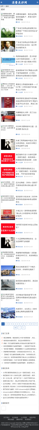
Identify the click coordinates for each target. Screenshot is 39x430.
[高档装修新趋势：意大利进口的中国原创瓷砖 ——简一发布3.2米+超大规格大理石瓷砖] (8, 65)
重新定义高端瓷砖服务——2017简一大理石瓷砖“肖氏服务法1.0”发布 (27, 87)
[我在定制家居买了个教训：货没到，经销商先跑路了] (8, 275)
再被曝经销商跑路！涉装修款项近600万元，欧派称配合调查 (27, 255)
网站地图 (11, 419)
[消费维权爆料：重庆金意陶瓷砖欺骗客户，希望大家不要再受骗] (8, 20)
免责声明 (32, 417)
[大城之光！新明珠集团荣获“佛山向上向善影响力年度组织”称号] (8, 219)
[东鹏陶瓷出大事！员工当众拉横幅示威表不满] (8, 121)
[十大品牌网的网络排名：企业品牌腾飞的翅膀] (8, 247)
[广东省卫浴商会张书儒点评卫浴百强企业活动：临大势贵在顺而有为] (8, 51)
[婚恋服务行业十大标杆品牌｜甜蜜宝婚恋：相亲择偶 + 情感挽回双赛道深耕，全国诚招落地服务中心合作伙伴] (8, 163)
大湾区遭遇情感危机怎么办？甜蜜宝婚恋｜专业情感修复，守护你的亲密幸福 (26, 171)
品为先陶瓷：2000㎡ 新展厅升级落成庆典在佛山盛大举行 (26, 185)
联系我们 (28, 419)
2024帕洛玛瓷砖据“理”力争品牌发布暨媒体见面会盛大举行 (26, 297)
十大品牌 (20, 64)
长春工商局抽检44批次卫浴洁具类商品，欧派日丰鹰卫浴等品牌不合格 (26, 143)
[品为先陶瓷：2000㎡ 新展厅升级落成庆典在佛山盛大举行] (8, 186)
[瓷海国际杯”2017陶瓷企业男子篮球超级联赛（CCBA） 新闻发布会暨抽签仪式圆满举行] (8, 78)
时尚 (19, 22)
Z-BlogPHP (24, 427)
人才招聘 (24, 417)
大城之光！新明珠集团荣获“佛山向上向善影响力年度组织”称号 (26, 213)
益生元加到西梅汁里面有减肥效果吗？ (16, 398)
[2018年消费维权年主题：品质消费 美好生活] (8, 130)
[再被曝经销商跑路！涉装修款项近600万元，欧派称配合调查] (8, 258)
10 (15, 327)
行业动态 (20, 50)
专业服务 (15, 417)
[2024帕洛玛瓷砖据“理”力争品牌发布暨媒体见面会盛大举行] (8, 301)
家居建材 (20, 36)
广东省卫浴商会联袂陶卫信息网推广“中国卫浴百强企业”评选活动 (27, 30)
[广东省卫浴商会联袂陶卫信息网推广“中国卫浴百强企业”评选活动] (8, 37)
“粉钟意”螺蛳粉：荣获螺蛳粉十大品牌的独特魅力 (19, 349)
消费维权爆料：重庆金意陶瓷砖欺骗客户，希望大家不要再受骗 (26, 16)
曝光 (19, 120)
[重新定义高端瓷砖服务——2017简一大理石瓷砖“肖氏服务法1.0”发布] (8, 90)
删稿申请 (19, 419)
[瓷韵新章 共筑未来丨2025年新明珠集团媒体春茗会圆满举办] (8, 202)
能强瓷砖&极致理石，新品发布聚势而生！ (18, 340)
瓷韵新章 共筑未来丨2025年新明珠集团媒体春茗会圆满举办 (26, 199)
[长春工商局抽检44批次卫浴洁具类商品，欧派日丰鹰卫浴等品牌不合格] (8, 149)
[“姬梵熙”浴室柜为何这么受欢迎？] (8, 233)
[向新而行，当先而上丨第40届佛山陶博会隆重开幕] (8, 318)
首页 (1, 6)
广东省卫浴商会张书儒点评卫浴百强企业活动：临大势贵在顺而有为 (26, 45)
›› (23, 327)
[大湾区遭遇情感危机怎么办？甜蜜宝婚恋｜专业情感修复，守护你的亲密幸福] (8, 177)
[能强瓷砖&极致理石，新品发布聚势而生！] (8, 290)
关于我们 (6, 417)
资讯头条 (20, 176)
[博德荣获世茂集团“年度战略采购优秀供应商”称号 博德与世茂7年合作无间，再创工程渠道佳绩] (8, 107)
